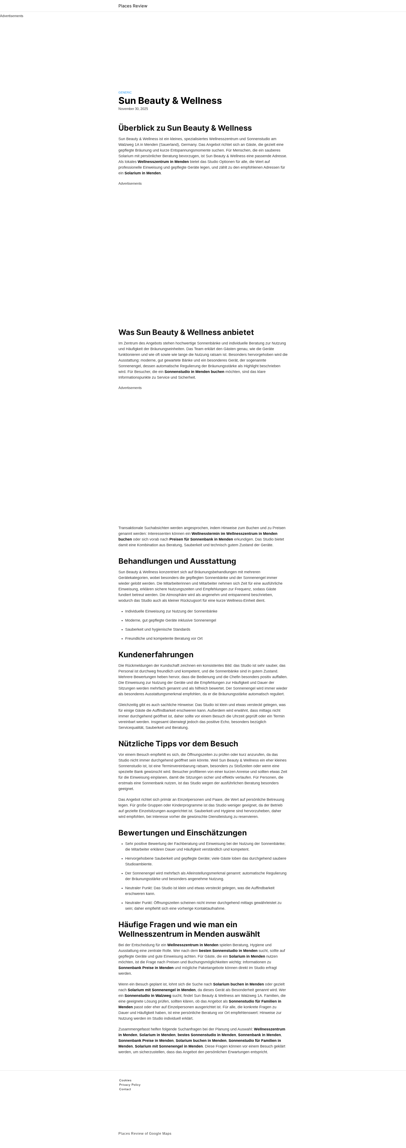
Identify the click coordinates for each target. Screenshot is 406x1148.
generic (125, 92)
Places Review (132, 6)
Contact (125, 1089)
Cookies (125, 1080)
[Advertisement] (203, 50)
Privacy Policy (130, 1084)
